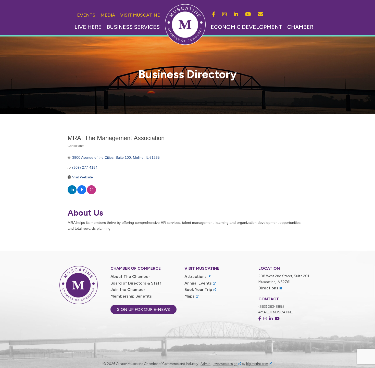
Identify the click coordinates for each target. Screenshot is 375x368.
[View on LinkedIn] (72, 193)
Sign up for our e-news (143, 309)
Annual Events (198, 283)
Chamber (300, 27)
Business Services (133, 27)
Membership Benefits (131, 296)
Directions (268, 288)
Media (108, 15)
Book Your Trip (198, 289)
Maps (189, 296)
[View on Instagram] (91, 193)
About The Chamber (130, 276)
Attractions (195, 276)
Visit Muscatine (140, 15)
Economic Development (246, 27)
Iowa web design (225, 364)
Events (86, 15)
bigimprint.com (257, 364)
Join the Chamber (127, 289)
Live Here (88, 27)
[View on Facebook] (81, 193)
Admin (205, 364)
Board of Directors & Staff (135, 283)
